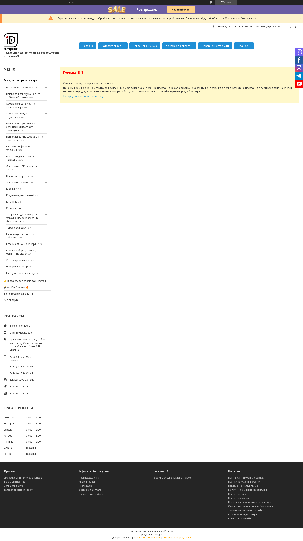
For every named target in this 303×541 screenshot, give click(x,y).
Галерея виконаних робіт (18, 489)
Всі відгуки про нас (14, 481)
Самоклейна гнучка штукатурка (17, 115)
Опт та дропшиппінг (18, 260)
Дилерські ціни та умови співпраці (23, 477)
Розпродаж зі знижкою (19, 87)
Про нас (243, 45)
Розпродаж (85, 485)
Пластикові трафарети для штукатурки (250, 502)
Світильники (13, 208)
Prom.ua (168, 531)
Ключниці (11, 201)
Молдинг (11, 188)
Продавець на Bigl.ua (151, 534)
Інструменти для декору (20, 273)
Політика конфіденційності (177, 537)
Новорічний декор (17, 266)
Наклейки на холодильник (243, 485)
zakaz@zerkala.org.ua (22, 379)
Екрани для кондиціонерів (21, 244)
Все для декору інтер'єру (20, 80)
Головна (88, 45)
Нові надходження (89, 477)
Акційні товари (87, 481)
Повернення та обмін (215, 45)
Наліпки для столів (238, 498)
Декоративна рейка (17, 182)
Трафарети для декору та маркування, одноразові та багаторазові (22, 218)
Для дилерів (11, 300)
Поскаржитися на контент (147, 537)
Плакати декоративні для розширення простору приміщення (21, 127)
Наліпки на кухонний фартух (244, 481)
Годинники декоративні (20, 195)
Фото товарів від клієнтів (19, 293)
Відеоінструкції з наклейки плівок (172, 477)
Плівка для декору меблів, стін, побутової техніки (24, 95)
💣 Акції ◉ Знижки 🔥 (16, 287)
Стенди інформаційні (240, 518)
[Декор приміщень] (11, 42)
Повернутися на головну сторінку (83, 96)
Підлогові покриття (17, 176)
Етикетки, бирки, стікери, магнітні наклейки (21, 252)
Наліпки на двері (237, 493)
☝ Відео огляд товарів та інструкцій (25, 280)
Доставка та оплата (178, 45)
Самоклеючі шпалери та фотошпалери (20, 105)
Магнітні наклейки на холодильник (247, 489)
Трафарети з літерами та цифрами (247, 510)
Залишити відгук (13, 485)
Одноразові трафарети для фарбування (250, 506)
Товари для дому (16, 227)
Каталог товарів (112, 45)
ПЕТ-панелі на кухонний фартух (246, 477)
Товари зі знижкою (145, 45)
